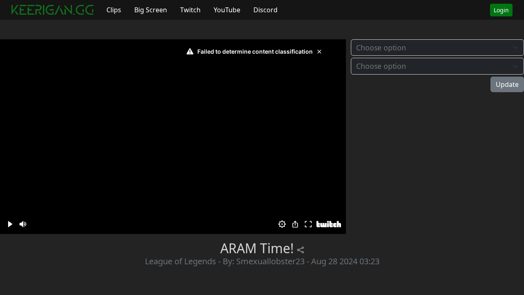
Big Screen (150, 9)
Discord (265, 9)
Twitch (190, 9)
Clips (113, 9)
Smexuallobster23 (270, 261)
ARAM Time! (257, 248)
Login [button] (501, 10)
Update (507, 84)
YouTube (227, 9)
